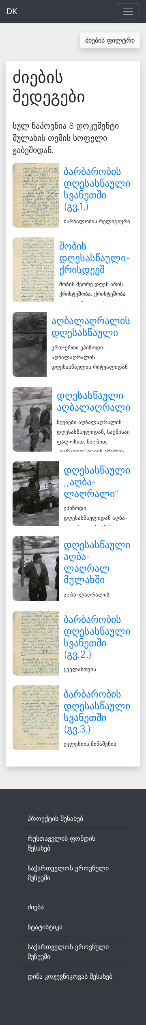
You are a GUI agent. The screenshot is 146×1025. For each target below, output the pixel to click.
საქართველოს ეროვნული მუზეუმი (68, 873)
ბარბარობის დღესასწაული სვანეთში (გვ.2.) (97, 637)
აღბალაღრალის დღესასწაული (91, 326)
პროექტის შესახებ (55, 818)
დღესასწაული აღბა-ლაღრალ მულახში (97, 562)
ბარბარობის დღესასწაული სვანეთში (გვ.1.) (97, 189)
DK (11, 11)
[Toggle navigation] (128, 11)
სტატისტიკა (45, 927)
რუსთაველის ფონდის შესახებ (61, 843)
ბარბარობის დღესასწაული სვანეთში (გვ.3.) (97, 711)
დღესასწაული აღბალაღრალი (93, 401)
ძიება (36, 907)
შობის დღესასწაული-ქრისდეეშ (94, 258)
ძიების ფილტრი (110, 40)
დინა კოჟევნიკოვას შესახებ (70, 976)
